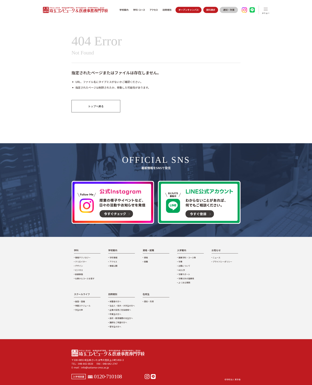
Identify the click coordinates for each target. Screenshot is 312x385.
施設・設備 (80, 301)
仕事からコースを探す (84, 278)
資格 (146, 257)
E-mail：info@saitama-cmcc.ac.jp (90, 367)
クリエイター (81, 261)
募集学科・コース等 (187, 257)
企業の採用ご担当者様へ (120, 309)
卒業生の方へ (115, 314)
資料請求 (210, 9)
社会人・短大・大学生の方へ (122, 305)
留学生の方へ (115, 326)
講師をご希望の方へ (118, 322)
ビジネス (79, 270)
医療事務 (79, 274)
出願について (184, 265)
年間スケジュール (83, 305)
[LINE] (153, 376)
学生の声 (79, 309)
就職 (146, 261)
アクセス (154, 9)
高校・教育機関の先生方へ (121, 318)
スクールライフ (82, 294)
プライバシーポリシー (222, 261)
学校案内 (124, 9)
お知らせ (216, 250)
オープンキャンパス (188, 9)
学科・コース (139, 9)
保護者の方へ (115, 301)
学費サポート (184, 274)
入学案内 (181, 250)
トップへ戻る (96, 106)
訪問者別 (167, 9)
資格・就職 (148, 250)
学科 (76, 250)
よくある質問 (184, 282)
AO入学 (181, 270)
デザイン (79, 265)
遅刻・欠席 (228, 9)
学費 (180, 261)
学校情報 (113, 257)
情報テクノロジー (83, 257)
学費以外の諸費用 (186, 278)
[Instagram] (147, 376)
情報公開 (113, 265)
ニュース (216, 257)
